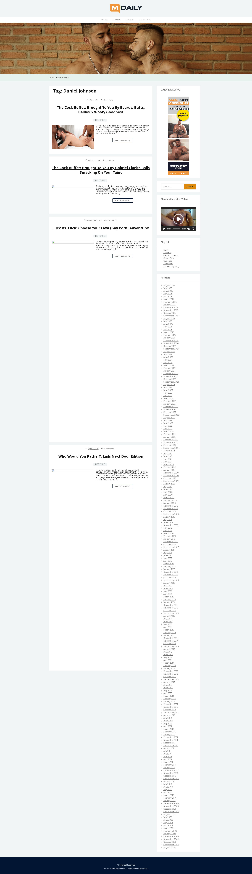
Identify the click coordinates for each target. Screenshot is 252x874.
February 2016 (169, 599)
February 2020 (170, 500)
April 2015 (167, 627)
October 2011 (169, 743)
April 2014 (167, 660)
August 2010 (169, 781)
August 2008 (169, 847)
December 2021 (170, 440)
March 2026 (168, 299)
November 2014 (170, 641)
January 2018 (169, 539)
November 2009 (171, 806)
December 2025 (170, 307)
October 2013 (169, 677)
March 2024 (168, 365)
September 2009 (171, 812)
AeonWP (145, 869)
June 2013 (168, 688)
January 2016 (169, 602)
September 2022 (171, 415)
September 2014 (171, 646)
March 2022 (168, 431)
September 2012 (171, 712)
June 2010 (168, 787)
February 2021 (169, 467)
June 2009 (168, 820)
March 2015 (168, 630)
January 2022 (169, 437)
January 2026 (169, 305)
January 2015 (169, 635)
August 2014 (169, 649)
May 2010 (167, 789)
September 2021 (171, 448)
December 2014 (170, 638)
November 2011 (170, 740)
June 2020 (168, 489)
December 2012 (170, 704)
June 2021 (168, 456)
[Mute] (188, 228)
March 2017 (168, 564)
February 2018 (170, 536)
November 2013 (170, 674)
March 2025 (168, 332)
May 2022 (167, 426)
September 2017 (171, 547)
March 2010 (168, 795)
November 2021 (170, 442)
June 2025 (168, 324)
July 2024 (167, 354)
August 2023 (169, 384)
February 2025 (169, 335)
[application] (178, 219)
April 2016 (167, 594)
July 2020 (167, 486)
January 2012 (169, 734)
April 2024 (167, 362)
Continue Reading (124, 140)
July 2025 (167, 321)
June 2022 (168, 423)
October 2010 (169, 776)
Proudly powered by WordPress (114, 869)
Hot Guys (116, 20)
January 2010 (169, 800)
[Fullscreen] (192, 228)
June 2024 (168, 357)
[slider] (176, 228)
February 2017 (169, 566)
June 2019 (168, 522)
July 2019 (167, 519)
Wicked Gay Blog (171, 266)
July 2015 (167, 619)
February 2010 (170, 798)
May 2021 (167, 459)
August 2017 (169, 550)
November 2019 (170, 508)
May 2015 (167, 624)
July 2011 (167, 751)
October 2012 (169, 710)
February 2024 (170, 368)
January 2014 (169, 668)
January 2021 (169, 470)
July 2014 (167, 652)
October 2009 (169, 809)
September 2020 (171, 481)
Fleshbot (167, 252)
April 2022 (167, 429)
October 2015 (169, 610)
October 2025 (169, 313)
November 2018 (170, 525)
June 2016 (168, 588)
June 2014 (168, 654)
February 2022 (170, 434)
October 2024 (169, 346)
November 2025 (170, 310)
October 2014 (169, 643)
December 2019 (170, 506)
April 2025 (167, 329)
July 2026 (167, 288)
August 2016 (169, 583)
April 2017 (167, 561)
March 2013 (168, 696)
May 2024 (167, 360)
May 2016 (167, 591)
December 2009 (171, 803)
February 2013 (169, 699)
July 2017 (167, 553)
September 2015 (170, 613)
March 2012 (168, 729)
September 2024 (171, 349)
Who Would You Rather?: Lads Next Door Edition (100, 456)
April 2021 (167, 462)
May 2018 (167, 528)
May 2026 (167, 294)
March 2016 (168, 597)
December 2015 (170, 605)
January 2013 (169, 701)
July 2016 (167, 586)
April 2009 (168, 825)
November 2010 (170, 773)
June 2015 (167, 621)
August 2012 (169, 715)
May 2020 (168, 492)
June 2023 (168, 390)
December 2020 (171, 473)
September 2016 (171, 580)
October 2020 (169, 478)
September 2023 (171, 382)
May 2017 (167, 558)
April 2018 (167, 530)
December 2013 (170, 671)
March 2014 (168, 663)
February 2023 (170, 401)
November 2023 (170, 376)
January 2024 (169, 371)
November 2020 (171, 475)
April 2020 (168, 495)
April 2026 (167, 296)
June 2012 (168, 721)
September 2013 (171, 679)
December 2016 (170, 572)
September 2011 (170, 745)
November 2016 (170, 575)
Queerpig (167, 261)
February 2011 (169, 765)
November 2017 (170, 542)
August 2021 (169, 451)
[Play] (164, 228)
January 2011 (169, 767)
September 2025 (171, 316)
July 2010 (167, 784)
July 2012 (167, 718)
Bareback (129, 20)
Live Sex (104, 20)
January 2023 (169, 404)
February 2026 (170, 302)
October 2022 (169, 412)
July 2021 (167, 453)
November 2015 (170, 608)
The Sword (168, 264)
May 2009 (168, 823)
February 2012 (169, 732)
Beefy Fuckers (145, 20)
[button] (178, 219)
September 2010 (171, 778)
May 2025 (167, 327)
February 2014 (169, 665)
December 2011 (170, 737)
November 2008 (171, 839)
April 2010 (167, 792)
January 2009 (169, 834)
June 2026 (168, 291)
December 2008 (171, 836)
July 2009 (167, 817)
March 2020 (168, 497)
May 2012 (167, 723)
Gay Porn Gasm (170, 255)
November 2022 (170, 409)
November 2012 (170, 707)
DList (165, 250)
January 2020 (169, 503)
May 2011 (167, 756)
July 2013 (167, 685)
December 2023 (170, 373)
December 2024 (170, 340)
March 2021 (168, 464)
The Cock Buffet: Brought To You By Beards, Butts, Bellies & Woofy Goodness (101, 109)
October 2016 (169, 577)
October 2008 (170, 842)
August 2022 (169, 418)
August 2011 (169, 748)
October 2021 (169, 445)
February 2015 (169, 632)
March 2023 (168, 398)
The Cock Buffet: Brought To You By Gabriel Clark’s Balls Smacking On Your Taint (101, 170)
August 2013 (169, 682)
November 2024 (170, 343)
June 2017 (168, 555)
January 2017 (169, 569)
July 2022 (167, 420)
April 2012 (167, 726)
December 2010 (170, 770)
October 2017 (169, 544)
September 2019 (171, 514)
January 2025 (169, 338)
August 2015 (169, 616)
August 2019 (169, 517)
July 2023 (167, 387)
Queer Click (168, 258)
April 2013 (167, 693)
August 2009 (169, 814)
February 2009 (170, 831)
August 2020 (169, 484)
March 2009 (169, 828)
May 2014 (167, 657)
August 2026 (169, 285)
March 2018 (168, 533)
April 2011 (167, 759)
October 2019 (169, 511)
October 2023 (169, 379)
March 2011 (168, 762)
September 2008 (171, 845)
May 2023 (167, 393)
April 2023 (167, 395)
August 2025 (169, 318)
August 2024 (169, 351)
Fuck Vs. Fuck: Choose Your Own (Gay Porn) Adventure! (100, 228)
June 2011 (167, 754)
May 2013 (167, 690)
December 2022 (170, 407)
